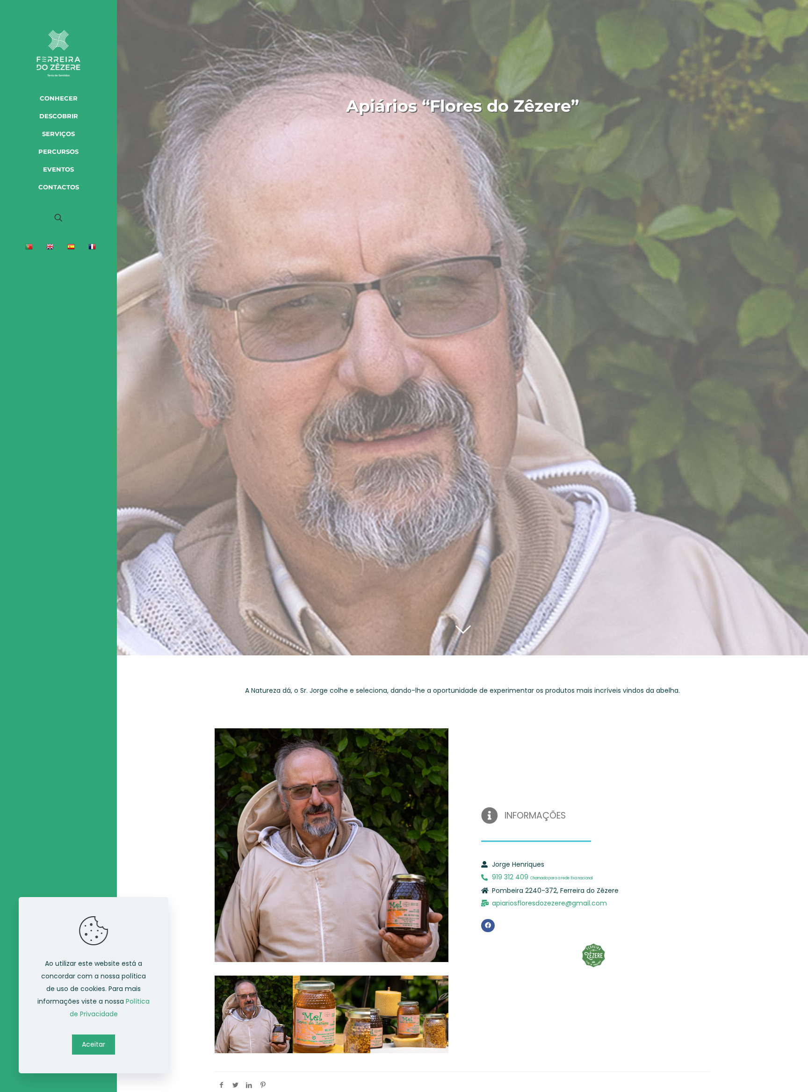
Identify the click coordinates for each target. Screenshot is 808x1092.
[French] (93, 248)
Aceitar (93, 1044)
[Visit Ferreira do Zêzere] (58, 44)
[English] (51, 248)
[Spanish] (72, 248)
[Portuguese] (30, 248)
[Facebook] (488, 926)
